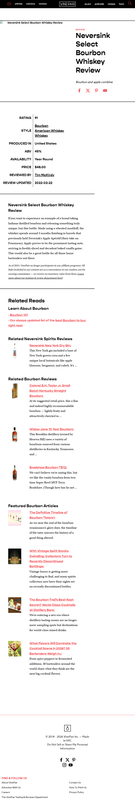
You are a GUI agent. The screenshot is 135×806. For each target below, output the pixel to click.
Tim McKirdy (44, 175)
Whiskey (41, 136)
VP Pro (87, 3)
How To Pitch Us (78, 787)
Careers (6, 792)
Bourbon (41, 126)
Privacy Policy (76, 792)
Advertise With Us (11, 787)
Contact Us (75, 782)
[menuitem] (9, 4)
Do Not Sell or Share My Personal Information (67, 747)
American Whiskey (49, 131)
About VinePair (9, 782)
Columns (30, 3)
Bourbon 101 (19, 315)
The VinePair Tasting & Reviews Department (25, 797)
